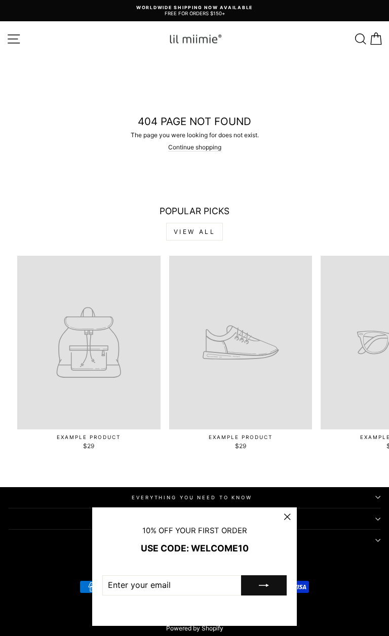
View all (195, 231)
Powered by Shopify (194, 628)
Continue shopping (194, 147)
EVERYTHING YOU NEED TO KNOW (192, 497)
